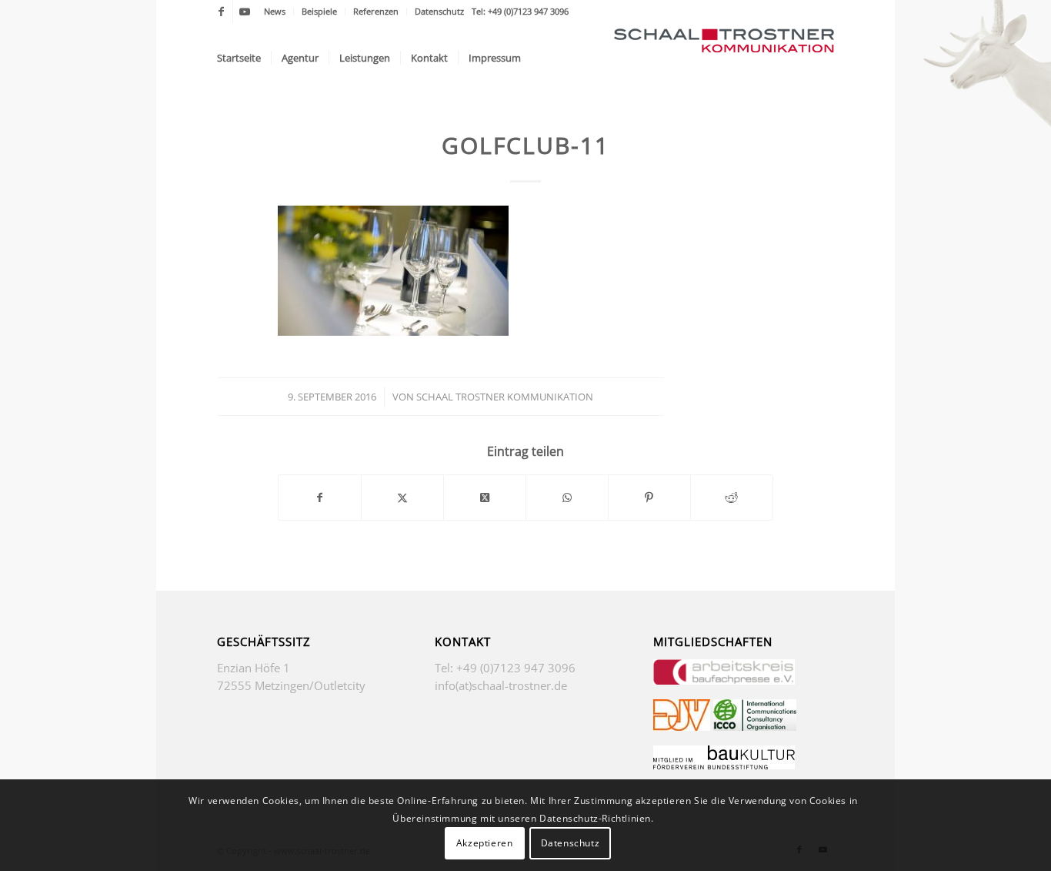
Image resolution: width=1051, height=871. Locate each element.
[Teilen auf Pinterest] (649, 497)
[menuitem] (275, 11)
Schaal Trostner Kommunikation (504, 397)
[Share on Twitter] (485, 497)
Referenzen (376, 11)
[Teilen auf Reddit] (731, 497)
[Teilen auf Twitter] (402, 497)
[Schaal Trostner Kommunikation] (724, 57)
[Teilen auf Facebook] (320, 497)
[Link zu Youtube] (244, 11)
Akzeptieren (484, 842)
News (274, 11)
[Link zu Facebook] (221, 11)
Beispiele (319, 11)
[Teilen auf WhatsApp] (567, 497)
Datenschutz (439, 11)
